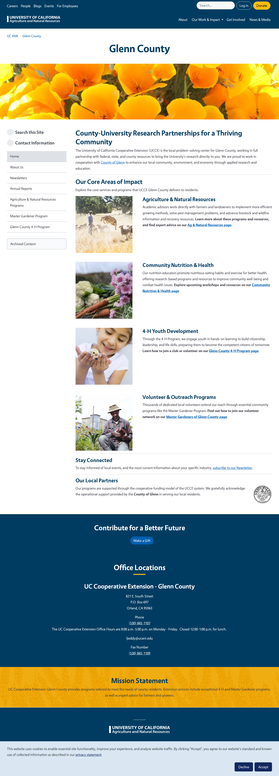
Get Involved (236, 19)
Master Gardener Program (29, 216)
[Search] (232, 5)
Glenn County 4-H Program (30, 226)
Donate (261, 5)
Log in (244, 5)
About (182, 19)
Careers (12, 6)
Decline (243, 767)
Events (49, 6)
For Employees (67, 6)
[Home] (33, 20)
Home (14, 156)
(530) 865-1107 (139, 623)
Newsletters (18, 178)
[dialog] (139, 758)
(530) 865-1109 (139, 653)
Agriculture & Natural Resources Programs (33, 202)
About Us (16, 167)
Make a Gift (141, 540)
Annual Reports (21, 188)
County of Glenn (113, 162)
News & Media (260, 19)
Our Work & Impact (206, 19)
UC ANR (12, 36)
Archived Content (23, 244)
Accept (263, 767)
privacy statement (88, 754)
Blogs (37, 6)
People (26, 6)
